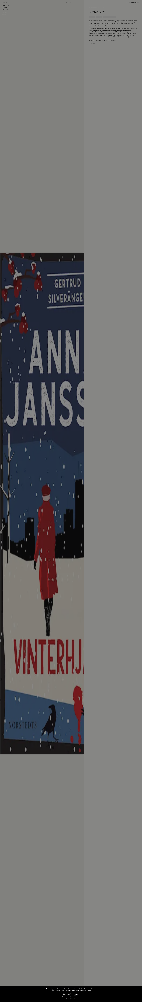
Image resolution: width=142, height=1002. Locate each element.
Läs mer (89, 990)
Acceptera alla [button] (67, 994)
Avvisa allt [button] (77, 994)
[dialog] (71, 501)
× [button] (140, 987)
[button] (71, 998)
